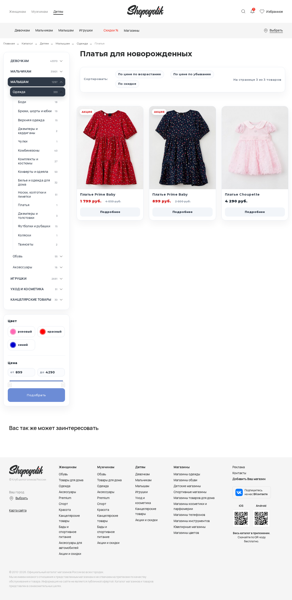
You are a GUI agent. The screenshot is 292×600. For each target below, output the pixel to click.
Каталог (27, 43)
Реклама (238, 467)
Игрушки (18, 279)
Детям (58, 12)
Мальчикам (20, 71)
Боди (22, 102)
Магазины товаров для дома (194, 498)
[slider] (9, 384)
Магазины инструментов (192, 521)
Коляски (24, 235)
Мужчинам (39, 12)
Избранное (274, 11)
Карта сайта (17, 510)
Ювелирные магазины (190, 527)
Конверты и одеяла (33, 172)
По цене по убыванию (192, 74)
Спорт (63, 504)
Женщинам (17, 12)
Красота (65, 510)
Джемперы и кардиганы (28, 131)
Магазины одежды (187, 474)
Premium (65, 498)
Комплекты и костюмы (28, 161)
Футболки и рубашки (34, 226)
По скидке (127, 83)
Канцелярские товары (30, 299)
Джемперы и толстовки (28, 216)
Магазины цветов (186, 533)
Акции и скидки (70, 554)
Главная (9, 43)
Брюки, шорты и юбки (35, 111)
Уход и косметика (27, 289)
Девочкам (19, 61)
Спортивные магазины (190, 492)
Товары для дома (71, 480)
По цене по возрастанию (139, 74)
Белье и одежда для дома (34, 182)
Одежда (82, 43)
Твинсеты (25, 244)
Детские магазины (187, 486)
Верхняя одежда (31, 120)
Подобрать (36, 395)
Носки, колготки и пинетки (32, 194)
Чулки (22, 141)
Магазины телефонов (189, 515)
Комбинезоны (28, 150)
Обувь (18, 256)
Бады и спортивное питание (67, 532)
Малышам (63, 43)
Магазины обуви (185, 480)
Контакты (239, 473)
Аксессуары (22, 267)
